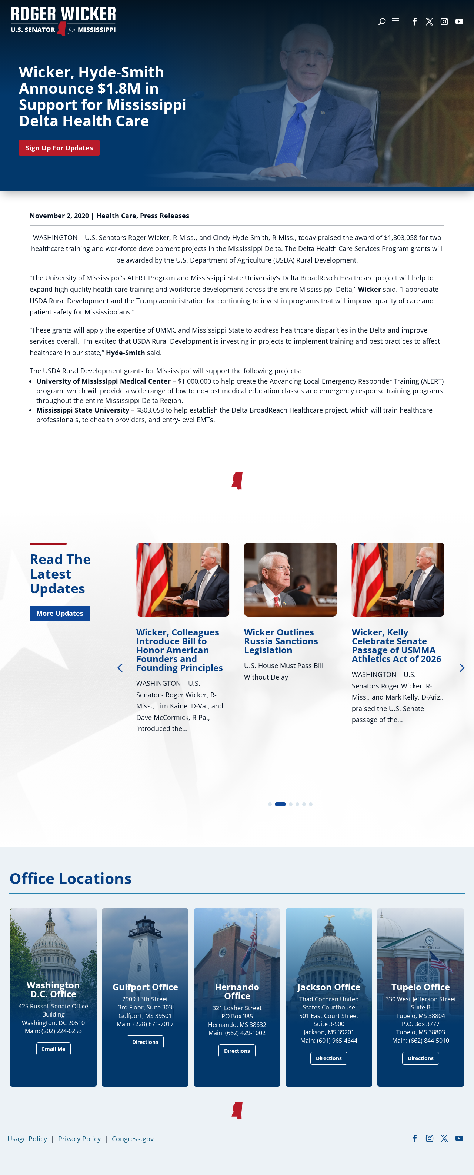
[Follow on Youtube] (459, 21)
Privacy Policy (79, 1138)
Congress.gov (133, 1138)
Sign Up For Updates (59, 147)
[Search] (381, 21)
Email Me (53, 1048)
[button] (461, 667)
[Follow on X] (429, 21)
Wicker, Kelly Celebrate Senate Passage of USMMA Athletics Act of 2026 (291, 645)
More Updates (59, 613)
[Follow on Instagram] (444, 21)
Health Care (116, 215)
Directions (145, 1041)
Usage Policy (27, 1138)
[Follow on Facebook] (414, 21)
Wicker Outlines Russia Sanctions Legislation (176, 641)
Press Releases (164, 215)
